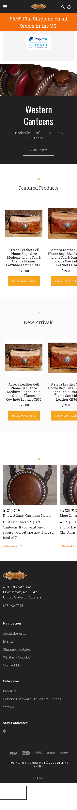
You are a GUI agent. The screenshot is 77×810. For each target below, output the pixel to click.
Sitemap (38, 777)
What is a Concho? (17, 657)
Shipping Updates (16, 649)
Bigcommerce (34, 762)
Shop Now (38, 150)
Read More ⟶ (12, 545)
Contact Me (12, 665)
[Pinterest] (4, 731)
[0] (69, 6)
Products (10, 691)
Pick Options (24, 281)
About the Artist (15, 633)
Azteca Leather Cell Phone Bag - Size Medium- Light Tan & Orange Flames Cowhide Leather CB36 (23, 257)
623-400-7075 (13, 605)
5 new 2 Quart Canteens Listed (27, 515)
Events (8, 641)
